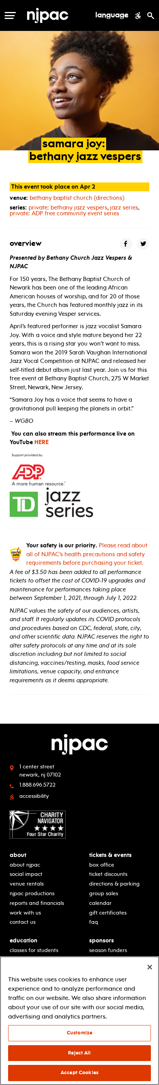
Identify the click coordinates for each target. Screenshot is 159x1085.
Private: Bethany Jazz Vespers (68, 207)
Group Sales (103, 893)
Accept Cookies (79, 1073)
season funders (108, 950)
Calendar (100, 903)
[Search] (150, 15)
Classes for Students (34, 950)
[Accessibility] (138, 15)
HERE (41, 442)
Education (23, 941)
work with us (25, 913)
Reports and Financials (37, 903)
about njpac (25, 865)
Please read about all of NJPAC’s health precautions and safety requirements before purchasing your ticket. (86, 554)
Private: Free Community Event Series (64, 213)
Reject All (79, 1053)
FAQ (93, 922)
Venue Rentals (27, 884)
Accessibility (34, 796)
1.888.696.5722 (37, 785)
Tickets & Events (110, 855)
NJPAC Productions (32, 893)
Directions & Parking (114, 884)
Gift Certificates (108, 913)
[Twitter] (143, 244)
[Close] (149, 967)
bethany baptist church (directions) (77, 197)
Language (112, 15)
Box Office (101, 865)
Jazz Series (124, 207)
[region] (79, 1020)
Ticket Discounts (108, 874)
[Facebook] (126, 244)
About (18, 855)
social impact (26, 874)
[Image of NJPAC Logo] (57, 15)
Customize (79, 1033)
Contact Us (23, 922)
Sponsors (101, 941)
